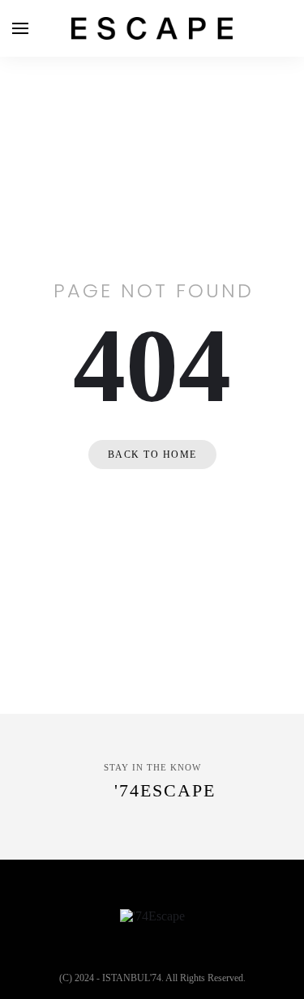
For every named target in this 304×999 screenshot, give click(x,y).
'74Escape (165, 790)
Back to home (152, 454)
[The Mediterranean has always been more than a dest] (67, 846)
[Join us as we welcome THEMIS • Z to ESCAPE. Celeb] (249, 846)
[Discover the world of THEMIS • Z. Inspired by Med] (128, 846)
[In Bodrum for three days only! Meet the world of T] (188, 846)
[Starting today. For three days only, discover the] (6, 846)
